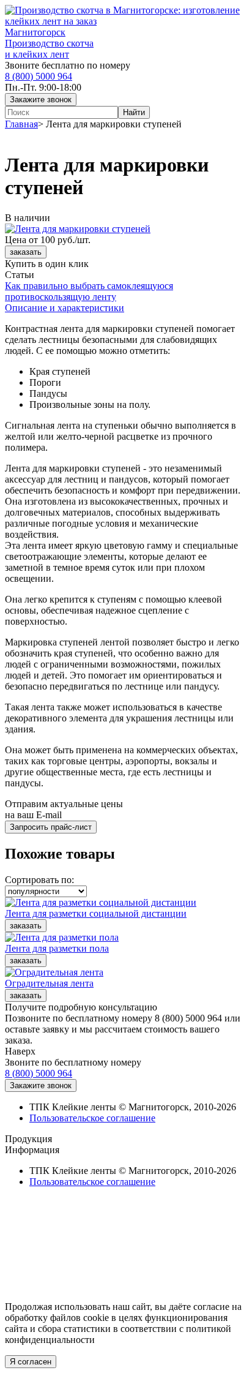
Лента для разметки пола (57, 948)
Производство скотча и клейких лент (49, 48)
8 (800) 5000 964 (38, 76)
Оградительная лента (49, 983)
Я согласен (30, 1361)
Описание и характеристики (64, 308)
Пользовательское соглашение (92, 1118)
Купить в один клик (47, 263)
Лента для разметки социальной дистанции (96, 913)
